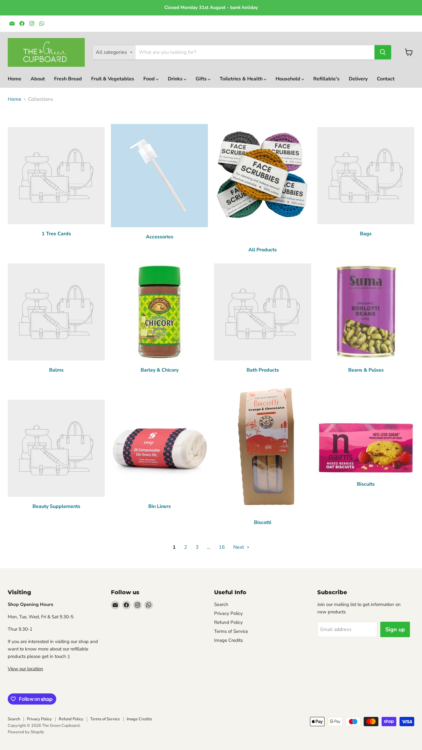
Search (221, 604)
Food (149, 78)
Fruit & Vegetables (112, 78)
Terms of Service (231, 631)
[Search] (382, 52)
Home (14, 78)
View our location (25, 669)
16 (222, 547)
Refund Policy (228, 622)
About (38, 78)
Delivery (358, 78)
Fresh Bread (68, 78)
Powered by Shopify (26, 732)
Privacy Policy (228, 613)
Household (289, 78)
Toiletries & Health (242, 78)
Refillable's (326, 78)
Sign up (395, 629)
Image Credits (228, 640)
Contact (386, 78)
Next (239, 547)
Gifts (202, 78)
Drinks (176, 78)
